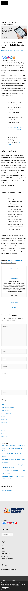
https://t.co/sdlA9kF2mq (15, 127)
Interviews (4, 419)
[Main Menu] (16, 13)
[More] (14, 57)
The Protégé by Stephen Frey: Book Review (13, 445)
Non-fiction (4, 431)
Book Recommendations (7, 407)
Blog (2, 548)
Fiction (3, 416)
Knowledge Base (5, 422)
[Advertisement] (20, 5)
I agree (5, 588)
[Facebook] (3, 57)
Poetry (3, 434)
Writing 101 (4, 437)
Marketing (4, 425)
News (11, 50)
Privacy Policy (5, 556)
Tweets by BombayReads (7, 490)
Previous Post (14, 303)
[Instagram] (8, 57)
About (3, 546)
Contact (3, 551)
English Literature (6, 413)
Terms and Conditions (7, 558)
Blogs (2, 404)
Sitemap (13, 580)
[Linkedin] (11, 57)
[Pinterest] (10, 523)
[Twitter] (5, 57)
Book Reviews (5, 410)
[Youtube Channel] (16, 523)
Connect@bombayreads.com (8, 569)
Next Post (14, 307)
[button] (11, 13)
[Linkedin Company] (13, 523)
